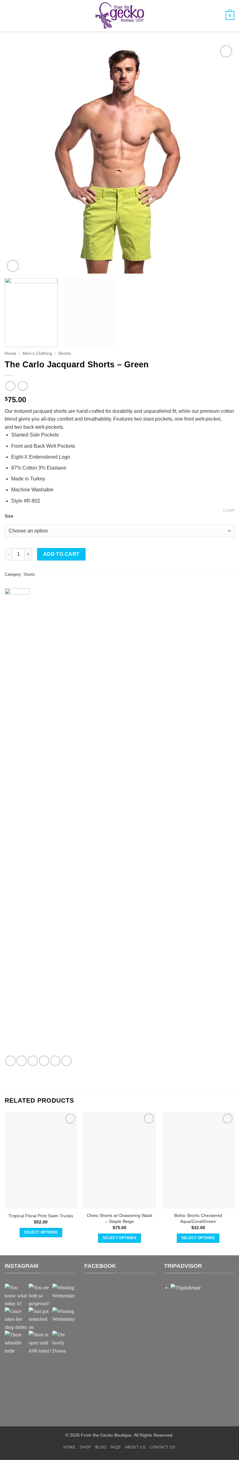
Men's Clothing (37, 353)
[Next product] (10, 386)
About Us (135, 1447)
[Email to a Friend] (44, 1061)
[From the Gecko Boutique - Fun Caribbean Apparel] (119, 15)
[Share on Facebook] (21, 1061)
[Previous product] (22, 386)
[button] (8, 15)
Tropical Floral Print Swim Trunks (40, 1215)
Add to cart (61, 554)
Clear (228, 510)
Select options (41, 1232)
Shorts (64, 353)
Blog (100, 1447)
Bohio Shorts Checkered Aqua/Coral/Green (198, 1218)
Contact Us (163, 1447)
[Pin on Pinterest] (55, 1061)
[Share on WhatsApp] (10, 1061)
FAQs (115, 1447)
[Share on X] (33, 1061)
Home (10, 353)
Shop (85, 1447)
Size (9, 516)
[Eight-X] (17, 822)
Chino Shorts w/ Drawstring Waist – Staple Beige (119, 1218)
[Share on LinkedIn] (66, 1061)
